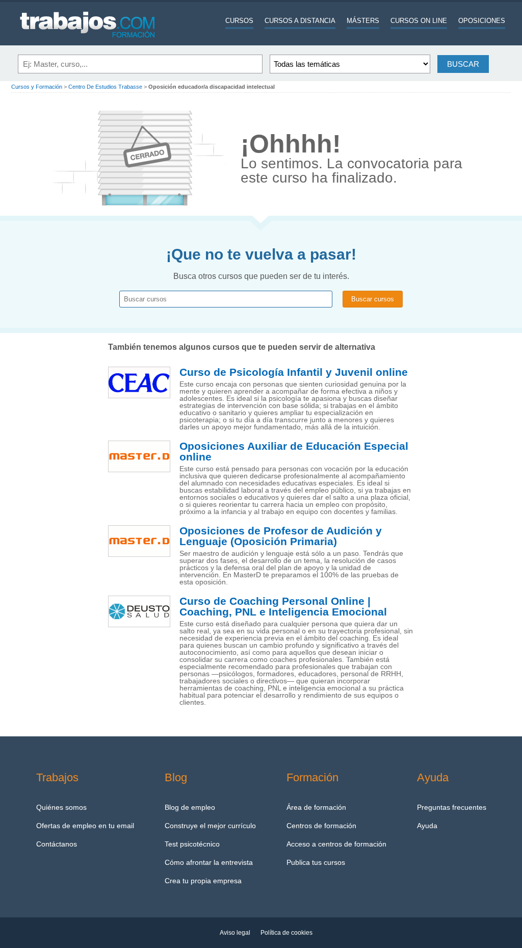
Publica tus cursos (315, 862)
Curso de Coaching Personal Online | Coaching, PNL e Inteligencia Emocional (283, 607)
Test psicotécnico (192, 844)
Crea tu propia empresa (203, 881)
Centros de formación (321, 826)
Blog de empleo (190, 807)
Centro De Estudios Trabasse (105, 87)
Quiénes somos (61, 807)
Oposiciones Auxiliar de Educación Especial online (293, 452)
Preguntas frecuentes (451, 807)
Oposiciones (481, 20)
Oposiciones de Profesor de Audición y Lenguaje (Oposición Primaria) (280, 536)
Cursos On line (418, 20)
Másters (363, 20)
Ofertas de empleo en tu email (85, 826)
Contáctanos (56, 844)
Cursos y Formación (36, 87)
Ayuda (427, 826)
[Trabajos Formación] (87, 43)
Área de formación (316, 807)
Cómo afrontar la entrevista (209, 862)
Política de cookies (286, 932)
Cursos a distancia (300, 20)
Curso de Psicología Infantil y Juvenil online (293, 372)
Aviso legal (235, 932)
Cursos (239, 20)
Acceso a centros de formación (336, 844)
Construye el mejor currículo (210, 826)
